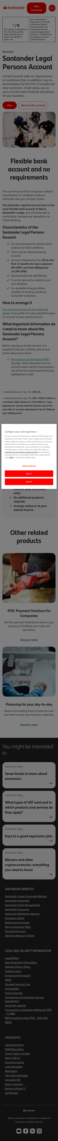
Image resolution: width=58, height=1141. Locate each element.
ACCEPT (29, 481)
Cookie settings (29, 465)
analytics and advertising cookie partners (21, 452)
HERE (11, 457)
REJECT (29, 473)
